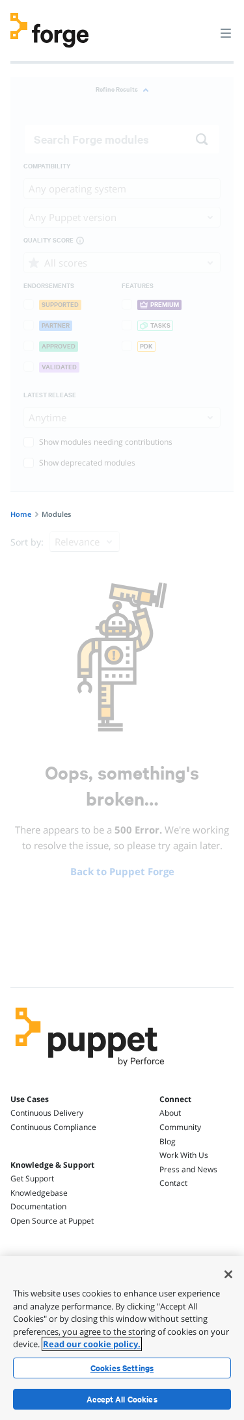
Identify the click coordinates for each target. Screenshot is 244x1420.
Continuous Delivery (46, 1112)
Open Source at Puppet (52, 1220)
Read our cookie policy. (92, 1344)
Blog (167, 1141)
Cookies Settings (122, 1368)
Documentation (38, 1206)
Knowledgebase (39, 1192)
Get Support (32, 1178)
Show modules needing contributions (105, 441)
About (170, 1112)
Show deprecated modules (87, 462)
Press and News (188, 1169)
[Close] (228, 1274)
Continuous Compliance (53, 1127)
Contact (173, 1183)
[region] (122, 1338)
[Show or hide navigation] (226, 32)
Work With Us (183, 1155)
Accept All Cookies (122, 1399)
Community (180, 1127)
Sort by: (27, 542)
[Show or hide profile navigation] (201, 25)
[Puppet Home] (90, 1069)
